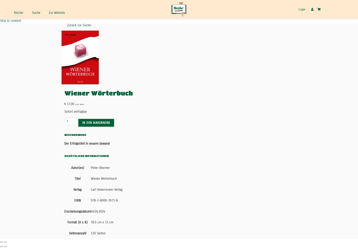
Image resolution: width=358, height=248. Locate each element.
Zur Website (57, 13)
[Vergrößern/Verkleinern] (5, 242)
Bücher (18, 13)
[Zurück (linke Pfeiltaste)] (1, 246)
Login (302, 9)
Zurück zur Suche (79, 25)
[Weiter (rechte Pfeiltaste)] (5, 246)
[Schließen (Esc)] (1, 242)
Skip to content (10, 21)
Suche (36, 13)
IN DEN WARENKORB (96, 122)
